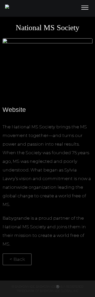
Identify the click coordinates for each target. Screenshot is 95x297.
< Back (17, 259)
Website (14, 109)
